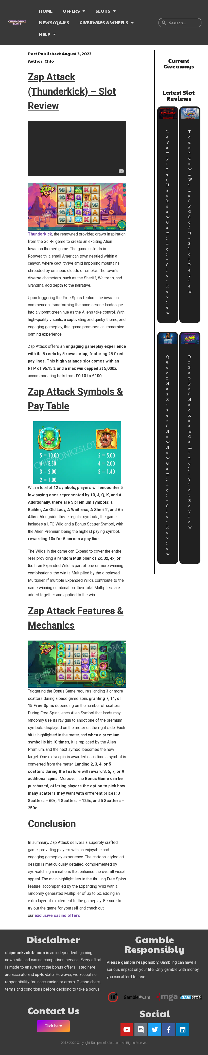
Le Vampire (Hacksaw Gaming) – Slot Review (168, 222)
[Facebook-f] (168, 1029)
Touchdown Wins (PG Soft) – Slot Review (190, 211)
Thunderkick (40, 234)
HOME (46, 11)
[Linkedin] (182, 1029)
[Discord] (140, 1029)
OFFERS (71, 11)
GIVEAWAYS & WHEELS (103, 22)
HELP (44, 34)
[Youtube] (126, 1029)
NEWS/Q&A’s (54, 22)
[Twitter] (154, 1029)
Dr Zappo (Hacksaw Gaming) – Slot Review (190, 442)
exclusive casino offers (57, 915)
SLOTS (102, 11)
